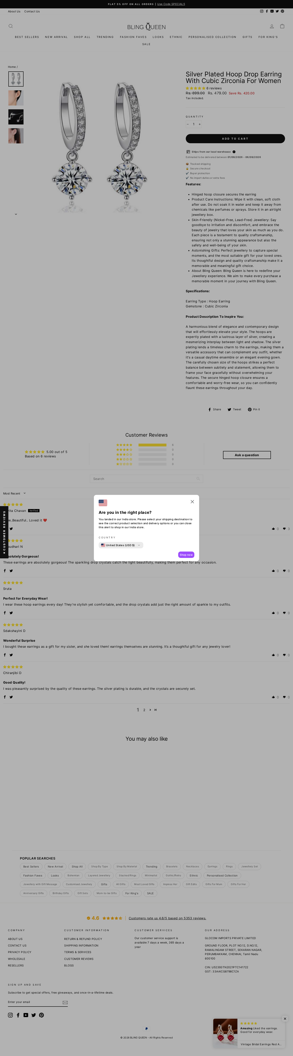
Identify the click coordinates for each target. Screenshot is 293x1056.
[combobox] (118, 545)
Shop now (186, 554)
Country (107, 537)
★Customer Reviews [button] (4, 532)
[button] (192, 502)
